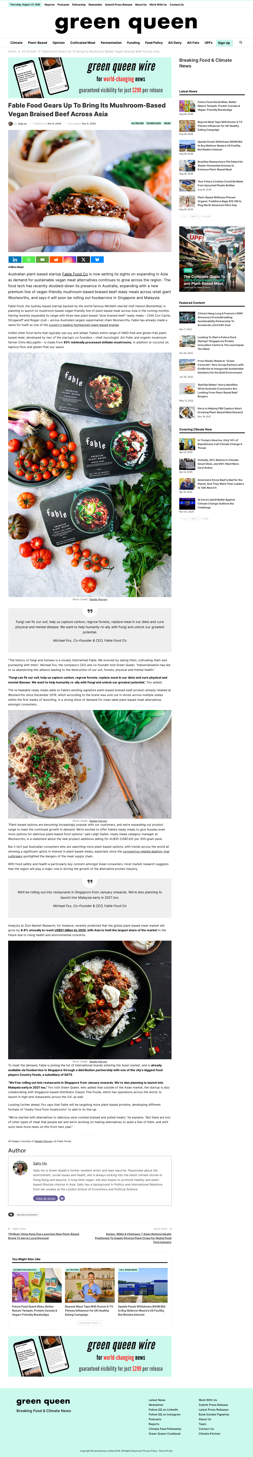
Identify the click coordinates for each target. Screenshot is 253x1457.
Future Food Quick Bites (26, 1270)
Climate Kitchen (209, 1433)
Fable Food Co (75, 274)
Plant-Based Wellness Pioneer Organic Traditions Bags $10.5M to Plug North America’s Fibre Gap (220, 201)
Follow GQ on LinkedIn (163, 1409)
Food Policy (154, 43)
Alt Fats (193, 43)
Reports (50, 4)
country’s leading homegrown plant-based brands (84, 325)
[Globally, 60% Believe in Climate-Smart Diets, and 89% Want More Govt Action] (187, 464)
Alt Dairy (175, 43)
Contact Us (177, 4)
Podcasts (63, 4)
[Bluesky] (97, 259)
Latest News (157, 1400)
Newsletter (95, 4)
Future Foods (154, 123)
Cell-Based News (128, 1270)
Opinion (59, 43)
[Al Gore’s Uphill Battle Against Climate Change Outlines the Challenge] (187, 504)
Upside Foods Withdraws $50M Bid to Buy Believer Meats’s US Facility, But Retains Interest (220, 145)
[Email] (42, 259)
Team (202, 1424)
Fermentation (111, 43)
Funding (133, 43)
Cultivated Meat (82, 43)
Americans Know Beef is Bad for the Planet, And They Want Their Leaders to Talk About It (221, 483)
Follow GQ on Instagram (165, 1414)
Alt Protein (138, 123)
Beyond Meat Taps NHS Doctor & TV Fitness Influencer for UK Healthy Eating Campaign (220, 125)
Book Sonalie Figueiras (214, 1414)
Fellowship (79, 4)
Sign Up (224, 43)
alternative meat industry (27, 1214)
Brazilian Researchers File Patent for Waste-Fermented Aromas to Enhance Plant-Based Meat (220, 165)
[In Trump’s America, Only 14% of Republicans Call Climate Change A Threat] (187, 444)
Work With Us (158, 4)
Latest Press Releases (214, 1409)
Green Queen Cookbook (165, 1433)
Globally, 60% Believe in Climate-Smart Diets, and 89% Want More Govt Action (218, 463)
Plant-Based (37, 43)
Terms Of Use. (166, 1450)
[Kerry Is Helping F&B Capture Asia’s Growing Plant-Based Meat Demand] (187, 412)
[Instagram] (69, 259)
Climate (16, 43)
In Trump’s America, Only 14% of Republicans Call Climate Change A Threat (220, 444)
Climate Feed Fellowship (165, 1429)
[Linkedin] (15, 259)
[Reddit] (56, 259)
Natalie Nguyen (98, 599)
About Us (141, 4)
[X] (83, 259)
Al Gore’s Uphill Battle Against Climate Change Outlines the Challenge (216, 503)
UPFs (209, 43)
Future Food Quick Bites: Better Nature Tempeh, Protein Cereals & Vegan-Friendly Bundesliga (219, 105)
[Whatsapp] (28, 259)
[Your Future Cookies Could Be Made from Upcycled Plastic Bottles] (187, 185)
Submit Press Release (118, 4)
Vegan (167, 123)
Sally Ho (40, 1163)
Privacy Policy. (150, 1450)
